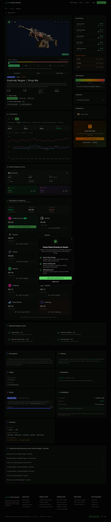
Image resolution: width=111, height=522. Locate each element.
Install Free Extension (55, 278)
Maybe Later (55, 281)
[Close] (71, 238)
